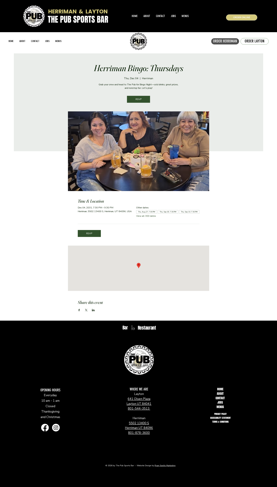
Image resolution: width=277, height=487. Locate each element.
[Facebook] (45, 427)
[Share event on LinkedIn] (93, 310)
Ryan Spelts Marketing (165, 465)
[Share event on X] (86, 310)
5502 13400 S (139, 423)
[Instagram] (56, 427)
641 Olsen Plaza (139, 399)
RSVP (138, 99)
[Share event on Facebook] (79, 310)
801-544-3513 (139, 408)
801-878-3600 (139, 433)
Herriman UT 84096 (139, 428)
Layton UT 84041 (139, 404)
